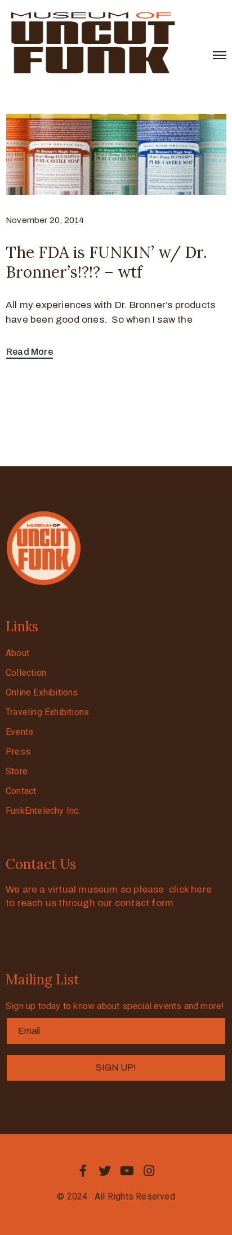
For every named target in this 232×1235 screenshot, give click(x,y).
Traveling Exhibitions (47, 712)
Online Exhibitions (42, 692)
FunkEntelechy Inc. (43, 810)
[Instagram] (149, 1171)
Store (17, 771)
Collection (26, 672)
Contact (21, 791)
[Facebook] (83, 1171)
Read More (29, 351)
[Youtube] (127, 1171)
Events (19, 731)
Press (18, 751)
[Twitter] (105, 1171)
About (17, 653)
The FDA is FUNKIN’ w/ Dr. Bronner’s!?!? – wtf (106, 262)
